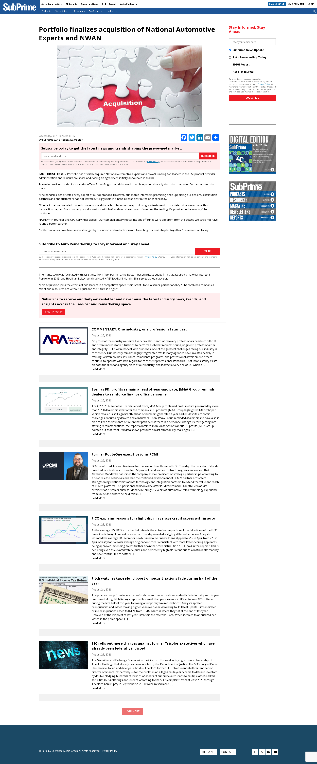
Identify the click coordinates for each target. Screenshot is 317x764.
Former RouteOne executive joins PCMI (125, 454)
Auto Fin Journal (129, 3)
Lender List (111, 11)
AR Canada (71, 3)
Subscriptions (62, 11)
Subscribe (208, 156)
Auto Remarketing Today (249, 57)
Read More (98, 369)
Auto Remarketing (51, 3)
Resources (79, 11)
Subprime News (89, 3)
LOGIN (311, 3)
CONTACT (227, 752)
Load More (133, 711)
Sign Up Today (53, 312)
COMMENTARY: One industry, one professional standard (140, 329)
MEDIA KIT (208, 752)
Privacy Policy (153, 161)
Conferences (95, 11)
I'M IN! (207, 251)
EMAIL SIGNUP (276, 3)
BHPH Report (109, 3)
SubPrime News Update (248, 50)
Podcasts (46, 11)
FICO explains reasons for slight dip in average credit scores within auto (153, 518)
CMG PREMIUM (296, 3)
